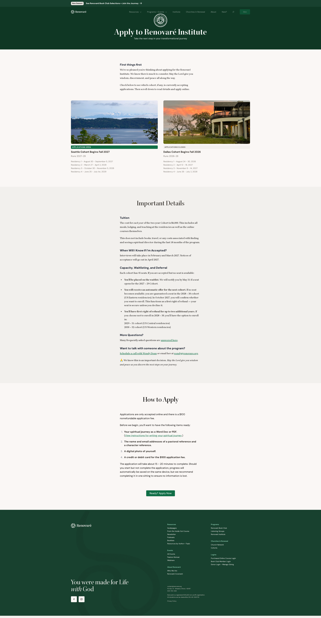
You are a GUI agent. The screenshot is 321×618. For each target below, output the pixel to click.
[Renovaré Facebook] (74, 599)
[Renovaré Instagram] (82, 599)
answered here (169, 340)
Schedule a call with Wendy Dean (138, 353)
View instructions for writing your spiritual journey (153, 435)
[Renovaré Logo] (78, 12)
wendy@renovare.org (186, 353)
